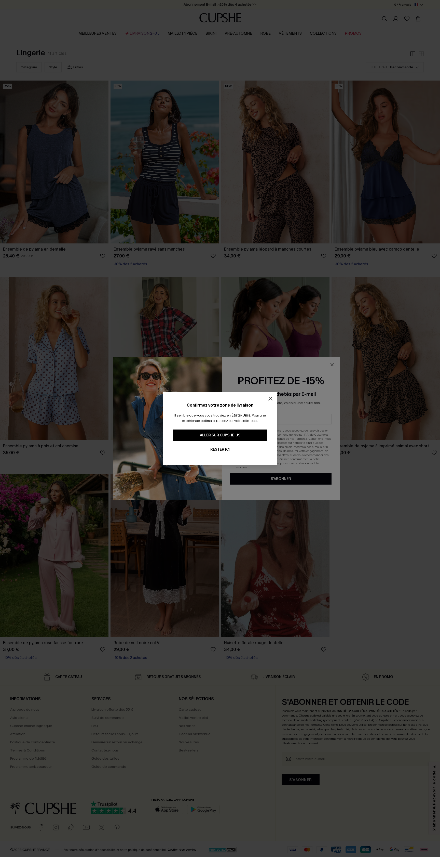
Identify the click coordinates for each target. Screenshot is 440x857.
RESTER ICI (220, 449)
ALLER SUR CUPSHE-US (220, 435)
